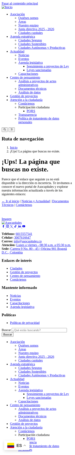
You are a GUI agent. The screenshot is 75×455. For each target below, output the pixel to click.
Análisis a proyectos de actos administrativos (37, 83)
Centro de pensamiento (25, 77)
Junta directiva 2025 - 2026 (36, 29)
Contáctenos (26, 103)
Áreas (22, 21)
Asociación (17, 14)
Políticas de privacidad (25, 322)
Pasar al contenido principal (20, 3)
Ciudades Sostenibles (32, 44)
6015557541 (24, 234)
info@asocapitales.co (28, 241)
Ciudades (16, 268)
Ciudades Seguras (30, 40)
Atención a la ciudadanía (26, 100)
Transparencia (27, 114)
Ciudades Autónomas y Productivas (41, 47)
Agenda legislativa (30, 62)
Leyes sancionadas (39, 70)
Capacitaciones (28, 73)
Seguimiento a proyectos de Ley (48, 66)
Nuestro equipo (28, 25)
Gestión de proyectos (24, 96)
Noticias (23, 55)
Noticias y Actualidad (35, 201)
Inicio (14, 147)
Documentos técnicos (32, 88)
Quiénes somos (28, 18)
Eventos (23, 59)
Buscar (6, 330)
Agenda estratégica (22, 36)
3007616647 (22, 237)
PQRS (31, 111)
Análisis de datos (29, 92)
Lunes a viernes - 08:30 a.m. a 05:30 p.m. (43, 245)
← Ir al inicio (10, 201)
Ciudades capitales (30, 33)
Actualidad (17, 51)
